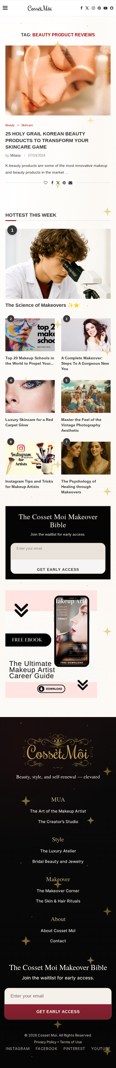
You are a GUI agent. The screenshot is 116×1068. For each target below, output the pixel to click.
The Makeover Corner (58, 890)
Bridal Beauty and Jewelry (58, 861)
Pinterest (74, 1048)
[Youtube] (105, 8)
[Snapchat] (111, 8)
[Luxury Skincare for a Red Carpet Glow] (30, 396)
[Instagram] (93, 8)
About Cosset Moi (58, 930)
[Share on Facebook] (52, 183)
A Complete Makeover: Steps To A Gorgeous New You (85, 363)
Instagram (18, 1048)
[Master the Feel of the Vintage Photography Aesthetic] (86, 396)
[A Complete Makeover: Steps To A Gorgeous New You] (86, 334)
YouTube (100, 1048)
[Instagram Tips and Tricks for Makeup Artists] (30, 458)
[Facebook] (81, 8)
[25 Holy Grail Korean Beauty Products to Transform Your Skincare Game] (58, 80)
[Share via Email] (70, 183)
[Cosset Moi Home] (58, 751)
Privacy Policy (45, 1042)
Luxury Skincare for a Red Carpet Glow (29, 422)
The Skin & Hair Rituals (58, 901)
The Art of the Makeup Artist (58, 811)
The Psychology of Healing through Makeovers (78, 486)
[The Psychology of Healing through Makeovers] (86, 458)
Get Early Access (58, 569)
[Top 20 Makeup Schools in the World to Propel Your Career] (30, 334)
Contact (58, 940)
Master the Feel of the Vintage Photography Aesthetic (81, 424)
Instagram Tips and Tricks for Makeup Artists (29, 484)
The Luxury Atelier (58, 850)
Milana (15, 155)
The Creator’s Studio (58, 821)
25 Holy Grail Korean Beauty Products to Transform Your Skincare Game (46, 140)
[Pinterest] (99, 8)
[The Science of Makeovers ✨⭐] (58, 264)
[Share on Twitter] (58, 182)
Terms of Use (71, 1042)
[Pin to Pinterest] (64, 183)
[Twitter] (87, 8)
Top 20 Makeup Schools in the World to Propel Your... (29, 361)
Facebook (46, 1048)
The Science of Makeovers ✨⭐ (42, 305)
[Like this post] (45, 183)
